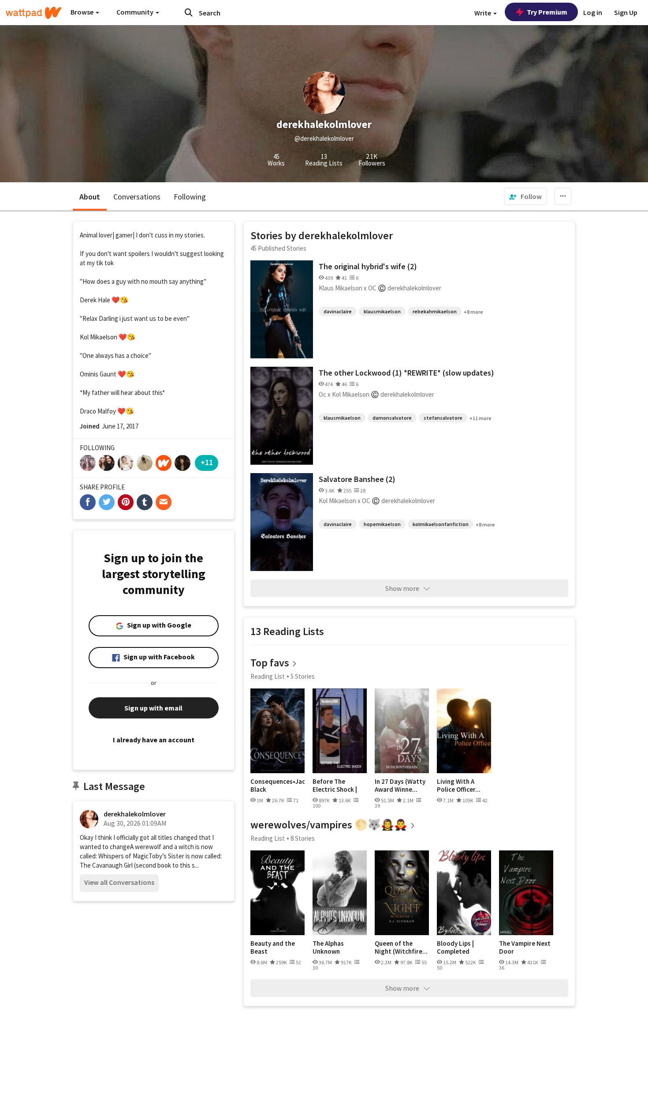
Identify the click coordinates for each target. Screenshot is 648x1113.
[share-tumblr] (145, 502)
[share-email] (163, 502)
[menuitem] (525, 196)
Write (483, 12)
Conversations (136, 197)
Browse (83, 12)
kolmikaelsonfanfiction (441, 524)
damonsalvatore (392, 417)
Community (135, 12)
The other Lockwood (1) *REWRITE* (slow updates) (406, 373)
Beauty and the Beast (272, 947)
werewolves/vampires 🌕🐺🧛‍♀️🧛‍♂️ (328, 824)
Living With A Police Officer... (458, 785)
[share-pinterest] (126, 502)
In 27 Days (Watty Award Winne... (400, 785)
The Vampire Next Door (525, 947)
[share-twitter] (107, 502)
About (89, 197)
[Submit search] (188, 12)
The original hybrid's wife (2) (368, 266)
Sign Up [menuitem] (625, 12)
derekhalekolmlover (135, 814)
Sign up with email (153, 707)
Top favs (269, 662)
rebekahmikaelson (435, 311)
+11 (207, 462)
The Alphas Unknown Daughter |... (331, 947)
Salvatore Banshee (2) (357, 479)
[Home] (33, 13)
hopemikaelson (382, 524)
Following (190, 197)
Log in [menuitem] (592, 12)
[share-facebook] (88, 502)
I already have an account (153, 739)
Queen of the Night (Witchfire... (401, 947)
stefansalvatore (443, 417)
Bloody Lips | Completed (455, 947)
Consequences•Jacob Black (277, 785)
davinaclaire (338, 311)
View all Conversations (119, 882)
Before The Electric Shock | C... (335, 785)
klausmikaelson (382, 311)
